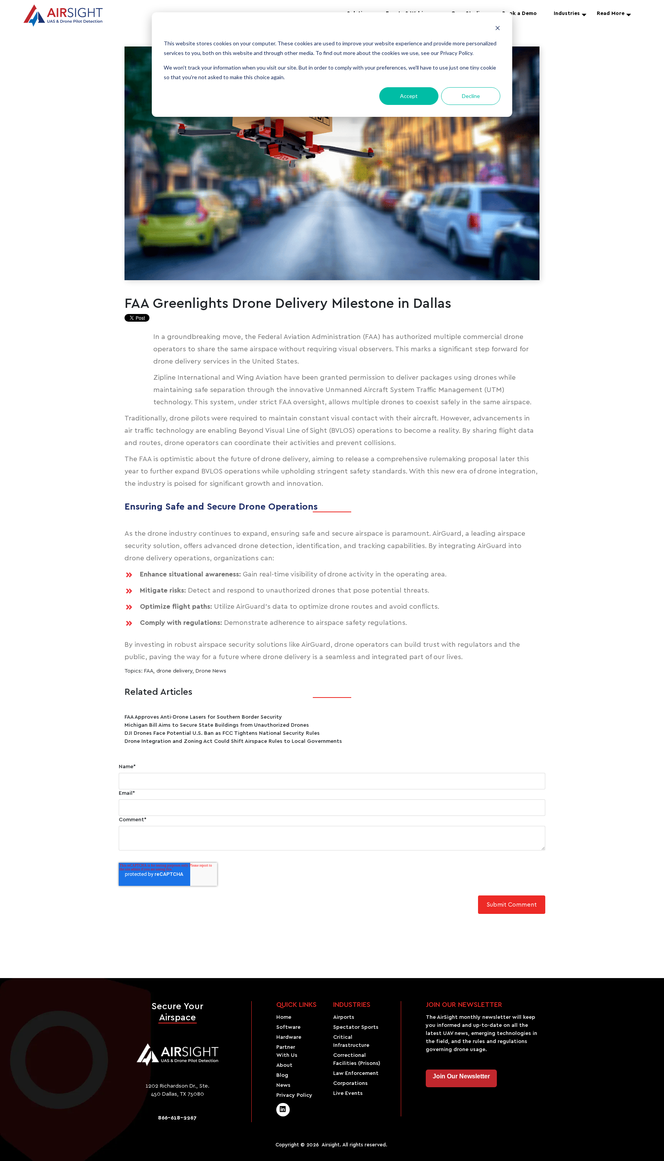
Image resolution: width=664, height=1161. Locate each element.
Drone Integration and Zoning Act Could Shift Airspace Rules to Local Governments (233, 741)
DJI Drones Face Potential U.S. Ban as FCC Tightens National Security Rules (222, 733)
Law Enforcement (355, 1073)
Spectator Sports (355, 1027)
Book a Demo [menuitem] (519, 13)
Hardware (288, 1037)
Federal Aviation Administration (310, 337)
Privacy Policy (294, 1095)
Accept (409, 96)
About (284, 1065)
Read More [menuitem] (610, 13)
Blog (282, 1075)
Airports (343, 1017)
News (283, 1085)
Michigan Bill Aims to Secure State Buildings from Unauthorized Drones (216, 725)
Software (288, 1027)
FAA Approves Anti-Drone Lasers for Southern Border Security (203, 717)
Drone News (211, 671)
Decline (471, 96)
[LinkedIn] (283, 1109)
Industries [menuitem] (567, 13)
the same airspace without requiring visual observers (304, 349)
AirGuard (446, 533)
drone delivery (174, 671)
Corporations (350, 1083)
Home (283, 1017)
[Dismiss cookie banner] (497, 29)
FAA (148, 671)
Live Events (348, 1093)
